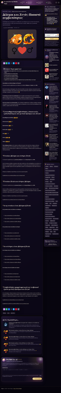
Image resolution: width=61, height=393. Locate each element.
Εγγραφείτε (52, 38)
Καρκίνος (47, 196)
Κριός (57, 201)
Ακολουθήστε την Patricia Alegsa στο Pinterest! (12, 83)
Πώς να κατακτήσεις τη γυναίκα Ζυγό (12, 232)
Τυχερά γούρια (52, 227)
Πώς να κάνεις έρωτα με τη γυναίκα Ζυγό (12, 235)
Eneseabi (46, 166)
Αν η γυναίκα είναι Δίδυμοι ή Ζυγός (11, 76)
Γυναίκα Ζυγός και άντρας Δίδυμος (11, 75)
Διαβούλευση (5, 367)
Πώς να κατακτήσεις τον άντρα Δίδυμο (12, 256)
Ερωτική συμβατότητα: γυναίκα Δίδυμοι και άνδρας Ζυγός (21, 349)
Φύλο (55, 231)
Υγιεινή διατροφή (48, 229)
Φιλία (51, 231)
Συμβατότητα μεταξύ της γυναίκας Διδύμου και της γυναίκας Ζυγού (16, 303)
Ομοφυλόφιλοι (48, 205)
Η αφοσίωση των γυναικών (50, 183)
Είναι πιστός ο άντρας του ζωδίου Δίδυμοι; (13, 262)
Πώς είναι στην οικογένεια (50, 216)
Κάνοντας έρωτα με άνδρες (53, 188)
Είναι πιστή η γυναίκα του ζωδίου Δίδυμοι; (13, 221)
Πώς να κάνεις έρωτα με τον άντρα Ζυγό (12, 276)
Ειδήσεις (46, 179)
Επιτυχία (46, 181)
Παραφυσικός (54, 205)
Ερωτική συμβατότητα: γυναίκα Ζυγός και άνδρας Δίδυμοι (21, 336)
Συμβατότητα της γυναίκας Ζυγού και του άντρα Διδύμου (14, 199)
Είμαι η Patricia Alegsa (51, 6)
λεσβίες (46, 203)
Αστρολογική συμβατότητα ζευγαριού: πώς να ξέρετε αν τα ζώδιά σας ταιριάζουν (24, 323)
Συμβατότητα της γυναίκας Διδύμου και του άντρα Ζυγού (14, 175)
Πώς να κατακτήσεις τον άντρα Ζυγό (11, 273)
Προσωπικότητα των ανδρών (50, 209)
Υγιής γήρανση (55, 229)
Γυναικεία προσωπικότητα (50, 170)
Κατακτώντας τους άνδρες (49, 201)
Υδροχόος (47, 231)
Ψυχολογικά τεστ (55, 233)
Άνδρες (46, 168)
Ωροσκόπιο (13, 313)
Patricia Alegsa (10, 27)
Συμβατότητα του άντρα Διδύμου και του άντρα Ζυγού (13, 299)
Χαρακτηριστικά (48, 233)
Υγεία (57, 227)
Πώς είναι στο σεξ (48, 218)
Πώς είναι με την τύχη (49, 212)
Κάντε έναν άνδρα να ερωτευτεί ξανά (51, 192)
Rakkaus (51, 166)
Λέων (50, 203)
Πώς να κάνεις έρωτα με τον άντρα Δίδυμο (13, 259)
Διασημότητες (47, 177)
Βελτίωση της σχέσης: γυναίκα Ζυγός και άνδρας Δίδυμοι (21, 330)
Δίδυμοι (9, 11)
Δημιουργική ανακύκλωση (49, 175)
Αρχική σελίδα (5, 11)
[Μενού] (59, 3)
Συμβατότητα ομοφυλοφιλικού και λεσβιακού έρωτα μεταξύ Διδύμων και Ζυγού (20, 79)
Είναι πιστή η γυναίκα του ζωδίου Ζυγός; (12, 238)
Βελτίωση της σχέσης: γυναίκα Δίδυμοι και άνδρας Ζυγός (21, 343)
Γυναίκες (46, 172)
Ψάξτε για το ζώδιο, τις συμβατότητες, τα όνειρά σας (51, 244)
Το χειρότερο (47, 225)
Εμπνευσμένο (52, 179)
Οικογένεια (55, 203)
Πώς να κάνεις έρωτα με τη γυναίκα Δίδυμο (13, 218)
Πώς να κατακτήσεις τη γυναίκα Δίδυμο (12, 215)
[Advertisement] (22, 7)
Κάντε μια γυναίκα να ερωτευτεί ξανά (51, 194)
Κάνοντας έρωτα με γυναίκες (50, 190)
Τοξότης (46, 227)
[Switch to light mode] (56, 3)
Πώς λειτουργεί (55, 218)
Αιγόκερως (56, 166)
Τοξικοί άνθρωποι (54, 225)
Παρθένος (47, 207)
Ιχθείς (46, 188)
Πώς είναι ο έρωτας (48, 214)
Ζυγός (8, 313)
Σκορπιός (47, 220)
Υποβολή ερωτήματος (37, 378)
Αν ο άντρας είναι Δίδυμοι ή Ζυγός (11, 78)
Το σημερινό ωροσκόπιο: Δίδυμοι (51, 13)
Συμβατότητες (52, 220)
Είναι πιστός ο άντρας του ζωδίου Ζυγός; (12, 279)
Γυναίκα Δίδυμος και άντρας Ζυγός (11, 73)
